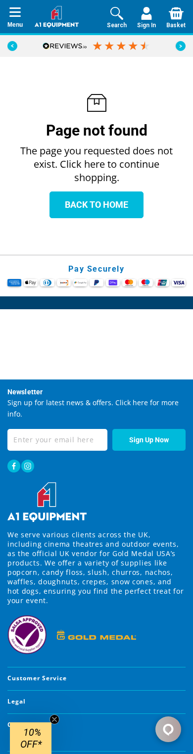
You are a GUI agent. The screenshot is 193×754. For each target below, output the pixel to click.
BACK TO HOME (96, 204)
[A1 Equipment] (57, 16)
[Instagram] (27, 466)
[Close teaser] (54, 719)
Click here (130, 402)
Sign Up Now (149, 440)
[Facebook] (13, 466)
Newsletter (25, 392)
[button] (181, 46)
